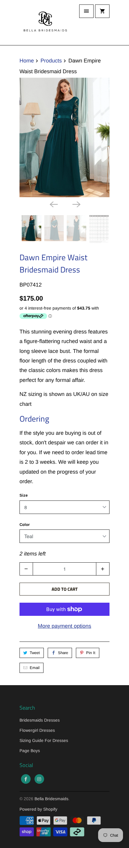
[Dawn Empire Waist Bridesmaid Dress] (65, 137)
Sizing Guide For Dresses (44, 740)
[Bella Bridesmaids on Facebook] (26, 779)
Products (51, 61)
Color (25, 524)
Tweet (35, 652)
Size (24, 495)
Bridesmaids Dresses (40, 720)
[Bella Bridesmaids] (44, 22)
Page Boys (30, 750)
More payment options (64, 626)
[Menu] (86, 11)
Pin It (90, 652)
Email (35, 667)
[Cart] (102, 11)
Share (63, 652)
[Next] (75, 203)
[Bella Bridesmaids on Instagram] (39, 779)
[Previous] (53, 203)
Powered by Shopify (38, 809)
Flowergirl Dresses (37, 730)
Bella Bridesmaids (51, 798)
